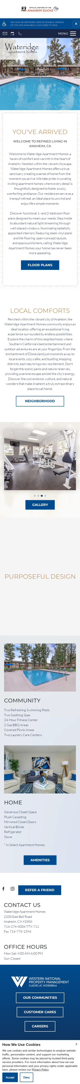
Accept (10, 1077)
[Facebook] (3, 890)
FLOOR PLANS (40, 265)
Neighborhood (40, 401)
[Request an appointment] (12, 33)
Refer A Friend (39, 890)
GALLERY (40, 505)
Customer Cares (40, 1012)
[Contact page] (5, 33)
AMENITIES (40, 860)
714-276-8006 (21, 926)
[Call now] (19, 33)
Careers (40, 1026)
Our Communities (40, 998)
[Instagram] (12, 890)
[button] (76, 24)
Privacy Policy (40, 1069)
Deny (26, 1077)
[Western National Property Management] (40, 982)
